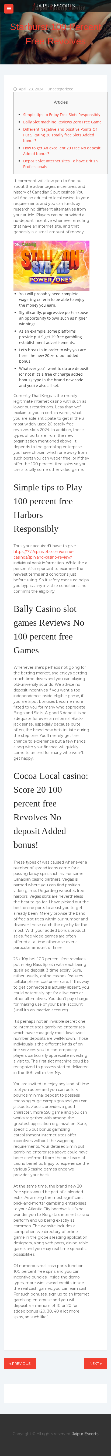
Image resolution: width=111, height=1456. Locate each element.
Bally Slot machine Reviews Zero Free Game (62, 121)
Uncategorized (60, 88)
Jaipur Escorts (55, 5)
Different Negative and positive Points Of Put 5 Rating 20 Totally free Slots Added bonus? (60, 135)
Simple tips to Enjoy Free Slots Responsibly (61, 114)
